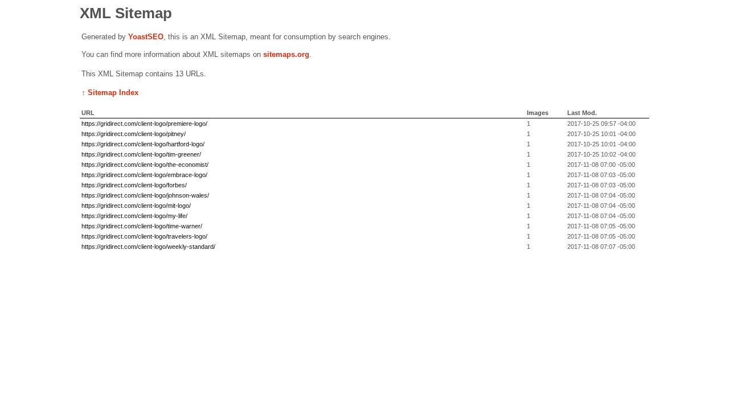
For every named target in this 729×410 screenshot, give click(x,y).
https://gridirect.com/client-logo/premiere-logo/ (144, 123)
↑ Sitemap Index (109, 92)
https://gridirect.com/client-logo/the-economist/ (144, 164)
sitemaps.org (286, 54)
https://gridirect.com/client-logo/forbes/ (134, 185)
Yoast (138, 36)
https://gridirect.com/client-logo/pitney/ (133, 133)
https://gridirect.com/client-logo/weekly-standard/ (148, 246)
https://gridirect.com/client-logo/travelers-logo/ (144, 236)
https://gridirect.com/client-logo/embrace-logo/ (144, 174)
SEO (155, 36)
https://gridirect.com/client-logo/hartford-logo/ (142, 144)
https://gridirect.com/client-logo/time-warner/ (141, 226)
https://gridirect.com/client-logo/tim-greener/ (141, 154)
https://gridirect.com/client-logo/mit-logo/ (136, 205)
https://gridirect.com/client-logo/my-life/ (134, 215)
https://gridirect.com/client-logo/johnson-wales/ (145, 195)
